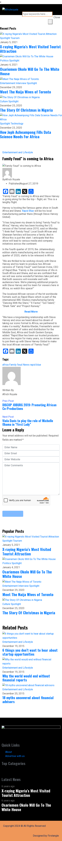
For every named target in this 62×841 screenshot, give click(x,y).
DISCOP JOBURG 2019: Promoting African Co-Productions (29, 406)
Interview (21, 83)
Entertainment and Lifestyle (17, 152)
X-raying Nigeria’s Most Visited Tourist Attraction (30, 49)
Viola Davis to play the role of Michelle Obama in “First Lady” (27, 422)
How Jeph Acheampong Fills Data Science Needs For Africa (25, 134)
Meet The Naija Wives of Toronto (25, 92)
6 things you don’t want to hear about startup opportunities (30, 652)
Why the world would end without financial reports (26, 677)
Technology (17, 123)
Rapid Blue (28, 210)
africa (5, 364)
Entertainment (8, 83)
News (26, 364)
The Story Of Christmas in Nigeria (26, 110)
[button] (31, 771)
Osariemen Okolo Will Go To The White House (29, 71)
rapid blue (35, 364)
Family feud (15, 364)
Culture (4, 101)
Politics (4, 60)
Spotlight (5, 38)
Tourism (15, 38)
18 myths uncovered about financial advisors (28, 699)
